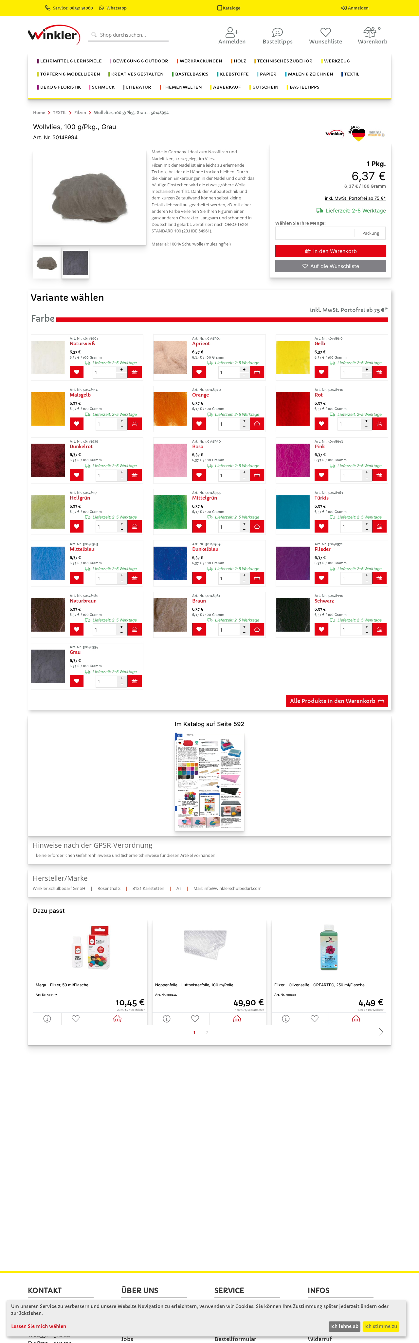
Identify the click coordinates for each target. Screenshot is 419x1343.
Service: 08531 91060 (73, 8)
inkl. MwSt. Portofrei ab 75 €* (355, 198)
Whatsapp (116, 8)
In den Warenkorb (335, 251)
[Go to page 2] (207, 1032)
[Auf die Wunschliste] (76, 1018)
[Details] (47, 1018)
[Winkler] (334, 133)
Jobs (127, 1339)
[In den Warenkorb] (118, 1018)
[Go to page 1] (194, 1032)
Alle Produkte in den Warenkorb (332, 701)
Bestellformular (235, 1339)
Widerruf (320, 1339)
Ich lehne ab (344, 1326)
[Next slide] (379, 1032)
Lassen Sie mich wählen (38, 1326)
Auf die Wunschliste (334, 266)
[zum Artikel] (49, 357)
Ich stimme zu (380, 1326)
